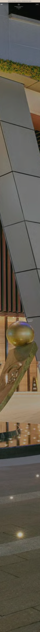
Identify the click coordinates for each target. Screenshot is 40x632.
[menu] (2, 4)
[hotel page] (19, 4)
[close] (31, 1)
